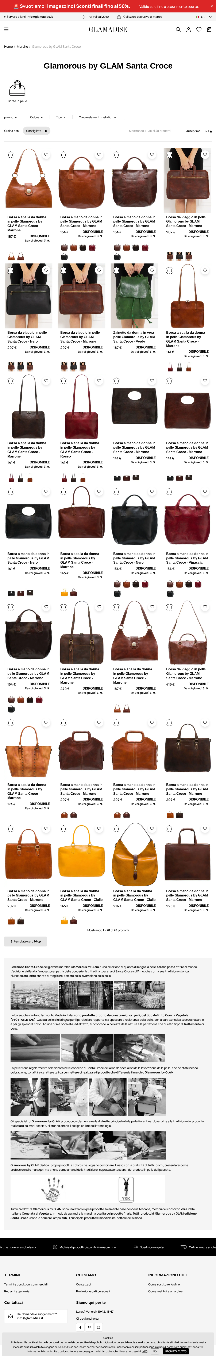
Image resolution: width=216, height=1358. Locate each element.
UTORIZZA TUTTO (175, 1351)
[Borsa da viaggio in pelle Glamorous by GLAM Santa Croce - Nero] (179, 256)
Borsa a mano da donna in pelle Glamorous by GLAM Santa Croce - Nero (28, 558)
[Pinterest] (89, 1327)
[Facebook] (80, 1327)
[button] (211, 6)
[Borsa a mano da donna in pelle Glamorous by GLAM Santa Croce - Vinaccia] (92, 247)
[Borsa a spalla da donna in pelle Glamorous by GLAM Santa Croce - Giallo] (64, 593)
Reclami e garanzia (17, 1291)
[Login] (188, 29)
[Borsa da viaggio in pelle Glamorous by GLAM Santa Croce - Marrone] (170, 256)
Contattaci (83, 1284)
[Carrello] (209, 29)
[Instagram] (98, 1327)
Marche (22, 46)
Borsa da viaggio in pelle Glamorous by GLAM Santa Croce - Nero (27, 337)
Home (8, 46)
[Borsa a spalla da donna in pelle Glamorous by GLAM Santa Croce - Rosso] (170, 366)
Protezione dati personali (93, 1291)
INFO (144, 1351)
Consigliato (34, 131)
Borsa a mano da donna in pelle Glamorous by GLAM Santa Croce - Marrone (81, 221)
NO (155, 1351)
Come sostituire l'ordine (164, 1284)
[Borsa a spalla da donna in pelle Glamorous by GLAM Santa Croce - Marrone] (11, 256)
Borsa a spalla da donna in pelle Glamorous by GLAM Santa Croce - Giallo (81, 895)
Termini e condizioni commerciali (25, 1284)
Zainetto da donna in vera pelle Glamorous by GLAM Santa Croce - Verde (134, 337)
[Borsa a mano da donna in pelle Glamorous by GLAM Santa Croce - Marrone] (64, 247)
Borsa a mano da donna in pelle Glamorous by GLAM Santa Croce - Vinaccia (187, 558)
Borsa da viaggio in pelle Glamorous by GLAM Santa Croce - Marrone (186, 221)
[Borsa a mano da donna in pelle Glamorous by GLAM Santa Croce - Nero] (64, 256)
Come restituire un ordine (165, 1291)
